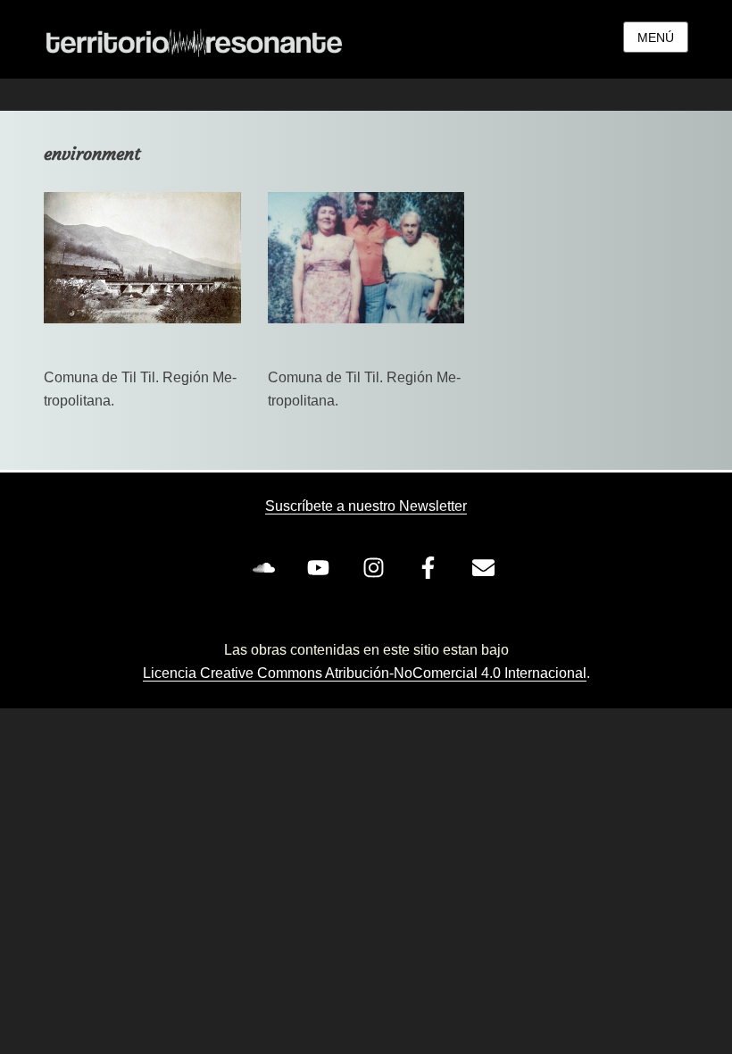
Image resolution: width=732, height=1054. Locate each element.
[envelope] (486, 567)
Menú (655, 37)
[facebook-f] (432, 567)
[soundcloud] (267, 567)
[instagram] (377, 567)
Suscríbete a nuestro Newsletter (366, 506)
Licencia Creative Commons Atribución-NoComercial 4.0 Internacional (364, 673)
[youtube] (322, 567)
